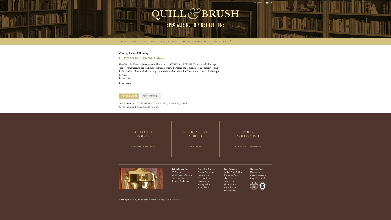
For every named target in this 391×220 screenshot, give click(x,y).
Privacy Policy (204, 184)
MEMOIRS (173, 103)
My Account (255, 172)
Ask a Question (151, 96)
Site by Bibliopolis (173, 199)
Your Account (257, 3)
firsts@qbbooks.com (181, 181)
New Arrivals (203, 175)
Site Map (160, 199)
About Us (228, 178)
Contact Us (229, 181)
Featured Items (204, 178)
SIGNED (184, 103)
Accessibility (203, 187)
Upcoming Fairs (231, 175)
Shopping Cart (256, 169)
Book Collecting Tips (195, 41)
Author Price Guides (233, 172)
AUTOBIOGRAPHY (143, 103)
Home (124, 41)
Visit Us (148, 41)
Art (174, 41)
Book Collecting (231, 169)
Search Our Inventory (207, 169)
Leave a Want (204, 181)
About (135, 41)
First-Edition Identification (230, 186)
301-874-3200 (183, 178)
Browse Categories (206, 172)
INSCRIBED (161, 103)
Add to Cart (127, 96)
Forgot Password (257, 178)
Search (162, 41)
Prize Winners (230, 190)
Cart (270, 3)
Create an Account (258, 175)
